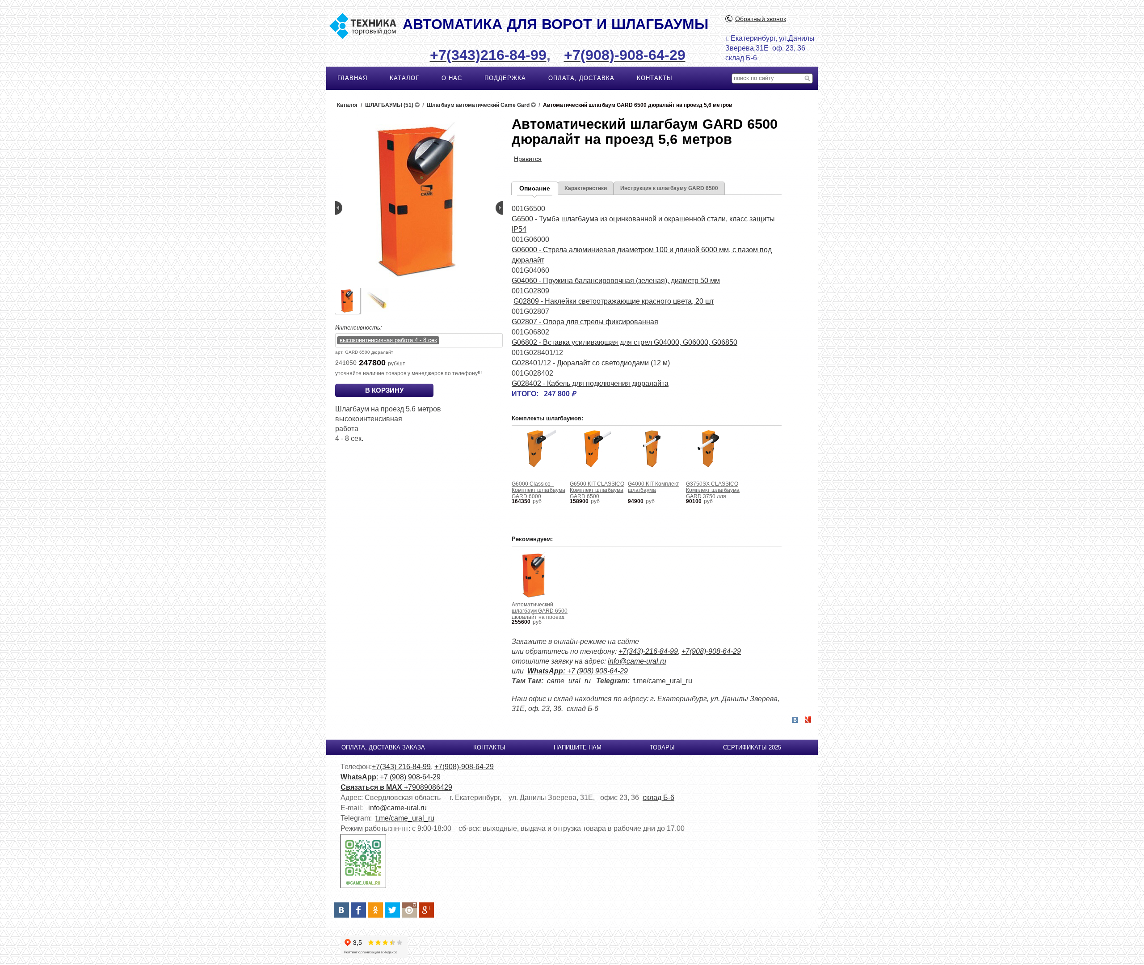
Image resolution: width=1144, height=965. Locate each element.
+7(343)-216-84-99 (648, 651)
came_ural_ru (569, 681)
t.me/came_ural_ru (662, 681)
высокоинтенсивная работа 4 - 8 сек (388, 340)
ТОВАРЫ (662, 747)
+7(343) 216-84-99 (401, 766)
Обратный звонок (760, 18)
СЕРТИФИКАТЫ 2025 (752, 747)
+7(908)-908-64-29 (711, 651)
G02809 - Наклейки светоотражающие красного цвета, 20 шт (613, 301)
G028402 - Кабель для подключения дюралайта (590, 383)
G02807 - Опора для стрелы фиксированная (585, 322)
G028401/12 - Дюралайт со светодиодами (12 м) (591, 363)
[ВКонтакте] (341, 910)
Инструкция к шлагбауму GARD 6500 (669, 188)
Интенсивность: (358, 327)
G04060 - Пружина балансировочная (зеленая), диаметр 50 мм (616, 280)
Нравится (528, 158)
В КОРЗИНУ (384, 390)
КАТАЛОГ (404, 78)
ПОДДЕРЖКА (505, 78)
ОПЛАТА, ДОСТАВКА (581, 78)
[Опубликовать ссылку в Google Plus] (808, 720)
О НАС (452, 78)
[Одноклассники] (375, 910)
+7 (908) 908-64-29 (577, 671)
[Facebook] (358, 910)
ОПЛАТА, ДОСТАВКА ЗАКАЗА (383, 747)
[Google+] (426, 910)
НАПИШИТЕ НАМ (577, 747)
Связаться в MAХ (372, 787)
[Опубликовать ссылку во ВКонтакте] (795, 720)
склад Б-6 (658, 797)
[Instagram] (409, 910)
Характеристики (585, 188)
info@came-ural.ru (637, 661)
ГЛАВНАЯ (352, 78)
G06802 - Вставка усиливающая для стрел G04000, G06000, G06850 (624, 342)
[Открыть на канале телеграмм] (363, 886)
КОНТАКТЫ (655, 78)
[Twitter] (392, 910)
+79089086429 (428, 787)
